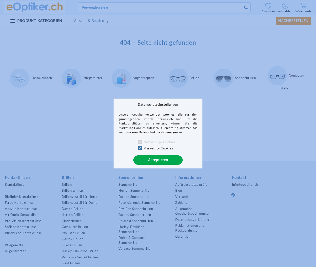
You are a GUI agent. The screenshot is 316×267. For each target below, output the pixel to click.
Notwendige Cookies (159, 142)
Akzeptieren (158, 160)
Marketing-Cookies (158, 148)
